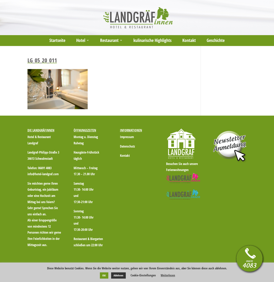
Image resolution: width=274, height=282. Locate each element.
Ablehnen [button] (118, 275)
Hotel (80, 41)
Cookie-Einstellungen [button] (143, 275)
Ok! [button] (104, 275)
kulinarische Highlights (152, 41)
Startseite (57, 41)
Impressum (127, 137)
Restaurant (109, 41)
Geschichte (216, 41)
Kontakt (189, 41)
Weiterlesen (168, 275)
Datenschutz (127, 146)
